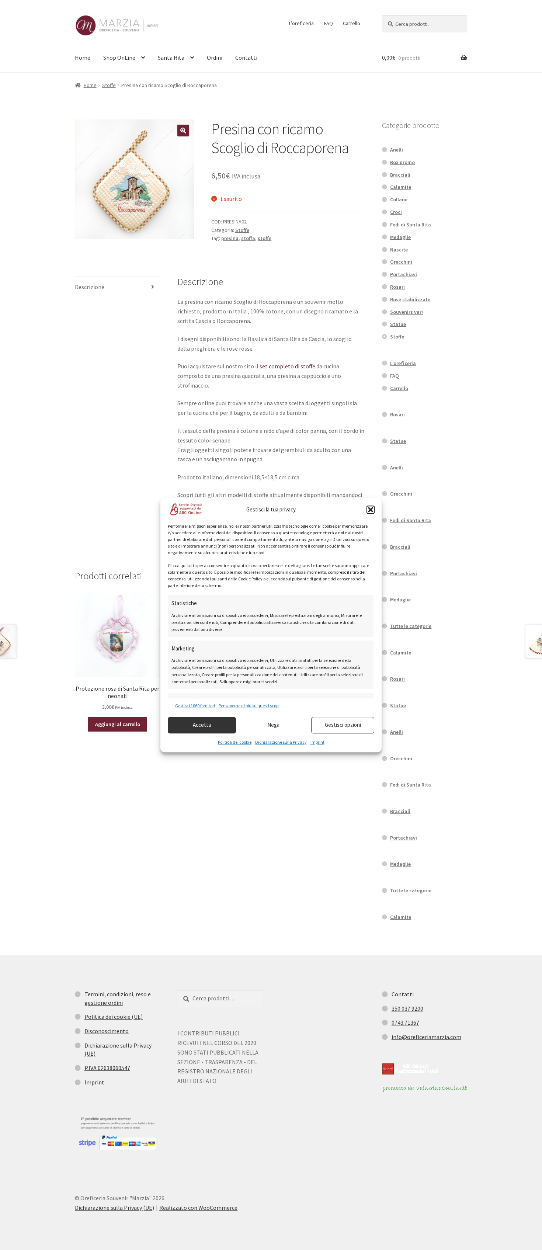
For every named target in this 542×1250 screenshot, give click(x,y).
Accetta (202, 724)
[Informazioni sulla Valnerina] (424, 1088)
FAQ (328, 23)
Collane (398, 199)
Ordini (214, 57)
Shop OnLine (119, 57)
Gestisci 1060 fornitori (195, 706)
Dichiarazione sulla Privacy (281, 742)
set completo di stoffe (287, 366)
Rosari (397, 287)
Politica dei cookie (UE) (113, 1016)
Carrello (351, 23)
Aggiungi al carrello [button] (117, 724)
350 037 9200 (407, 1008)
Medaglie (400, 237)
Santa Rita (171, 57)
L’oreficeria (301, 23)
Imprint (317, 742)
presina (230, 238)
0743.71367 (405, 1022)
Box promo (402, 162)
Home (82, 57)
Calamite (400, 187)
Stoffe (109, 85)
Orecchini (401, 261)
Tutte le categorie (410, 626)
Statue (398, 324)
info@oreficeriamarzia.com (426, 1037)
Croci (396, 212)
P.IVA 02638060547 (107, 1068)
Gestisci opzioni (343, 724)
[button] (370, 509)
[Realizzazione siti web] (410, 1069)
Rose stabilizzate (410, 299)
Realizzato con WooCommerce (198, 1207)
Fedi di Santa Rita (410, 224)
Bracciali (400, 174)
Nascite (399, 249)
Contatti (246, 57)
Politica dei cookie (234, 742)
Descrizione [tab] (89, 287)
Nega (273, 724)
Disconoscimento (106, 1031)
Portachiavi (403, 274)
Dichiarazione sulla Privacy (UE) (114, 1207)
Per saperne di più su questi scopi (249, 706)
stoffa (248, 238)
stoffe (264, 238)
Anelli (396, 149)
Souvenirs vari (406, 312)
